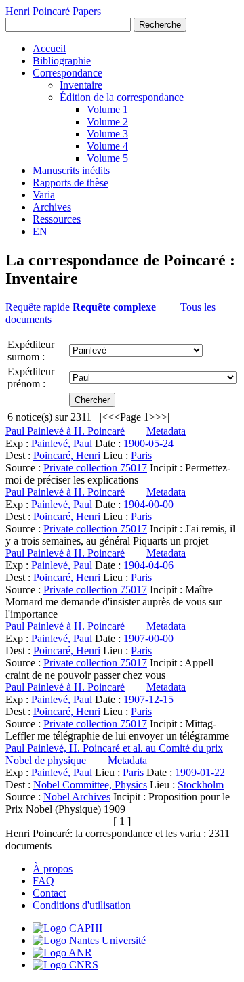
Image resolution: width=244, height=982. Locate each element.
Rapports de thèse (70, 182)
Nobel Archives (76, 797)
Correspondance (67, 73)
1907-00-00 (148, 638)
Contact (49, 893)
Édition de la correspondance (122, 97)
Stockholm (201, 784)
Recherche (160, 25)
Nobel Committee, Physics (90, 784)
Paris (141, 455)
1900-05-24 (148, 443)
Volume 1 (107, 109)
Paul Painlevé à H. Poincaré (65, 431)
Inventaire (81, 85)
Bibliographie (62, 60)
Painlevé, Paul (61, 443)
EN (40, 231)
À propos (53, 868)
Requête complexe (114, 307)
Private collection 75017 (95, 467)
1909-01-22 (200, 772)
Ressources (57, 219)
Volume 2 (107, 121)
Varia (44, 194)
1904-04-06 (148, 565)
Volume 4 (107, 146)
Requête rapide (37, 307)
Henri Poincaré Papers (53, 11)
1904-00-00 (148, 504)
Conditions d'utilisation (82, 905)
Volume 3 (107, 134)
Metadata (166, 431)
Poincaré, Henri (66, 455)
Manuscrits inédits (71, 170)
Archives (52, 207)
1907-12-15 (148, 699)
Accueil (49, 48)
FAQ (43, 881)
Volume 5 (107, 158)
